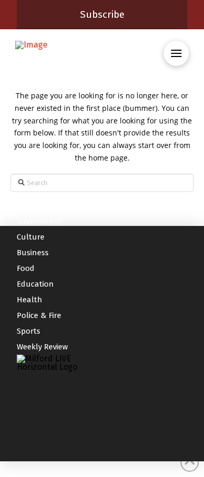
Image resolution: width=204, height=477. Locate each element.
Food (26, 268)
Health (29, 299)
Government (39, 221)
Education (35, 284)
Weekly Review (42, 346)
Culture (30, 237)
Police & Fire (39, 315)
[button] (176, 53)
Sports (28, 331)
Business (33, 252)
